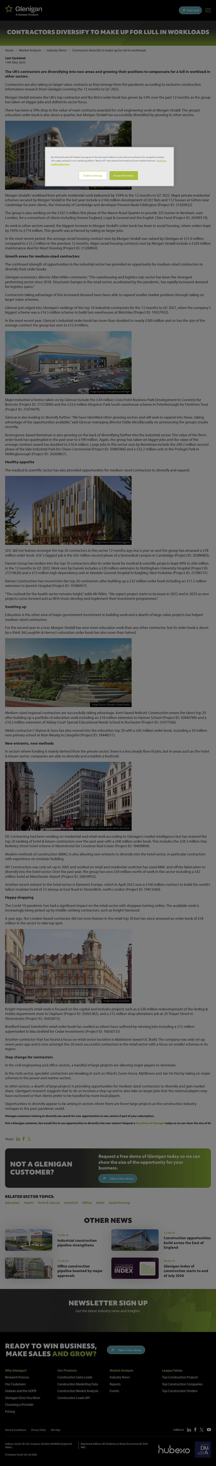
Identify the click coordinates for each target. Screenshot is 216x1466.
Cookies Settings (93, 175)
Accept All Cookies (123, 175)
